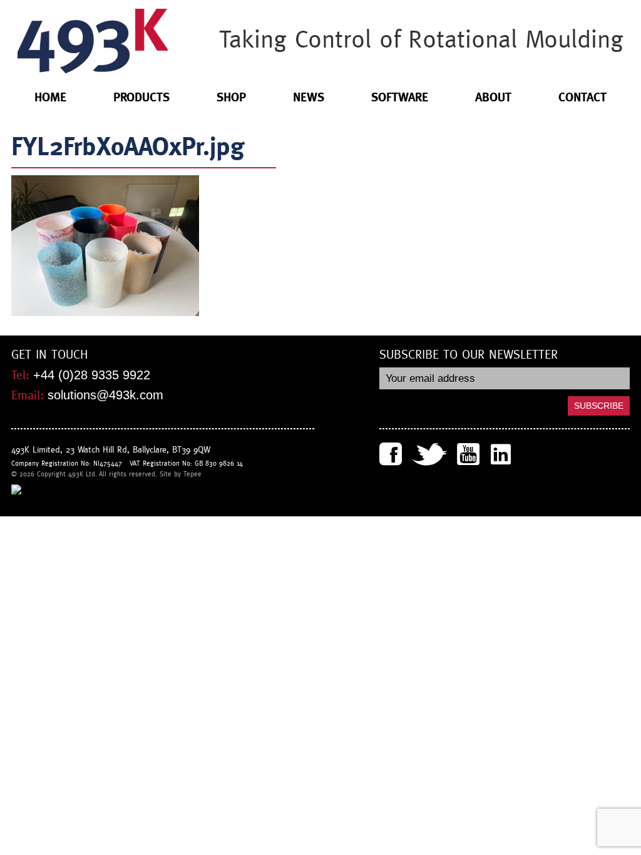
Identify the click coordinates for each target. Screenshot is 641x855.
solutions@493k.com (105, 395)
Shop (231, 97)
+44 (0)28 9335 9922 (91, 375)
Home (50, 97)
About (493, 97)
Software (399, 97)
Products (141, 97)
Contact (582, 97)
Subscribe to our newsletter (468, 355)
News (308, 97)
